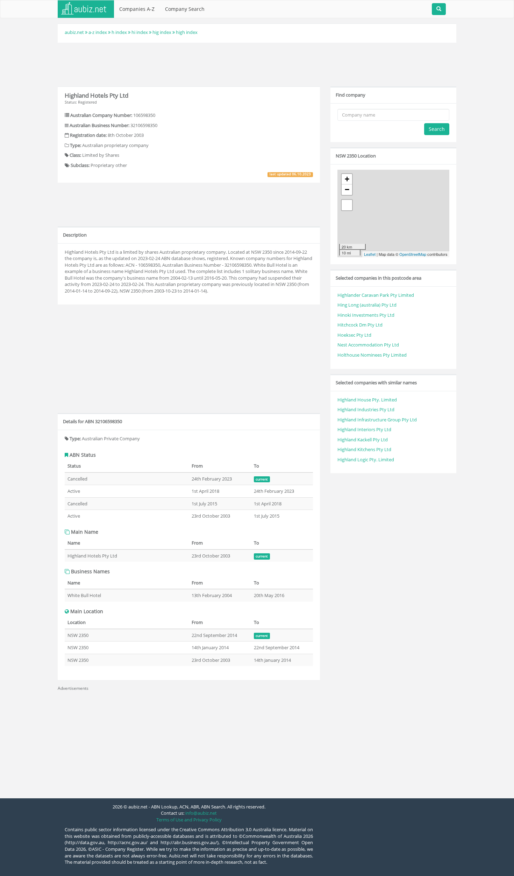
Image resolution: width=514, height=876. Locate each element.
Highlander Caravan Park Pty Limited (375, 295)
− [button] (347, 189)
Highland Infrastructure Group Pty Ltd (377, 419)
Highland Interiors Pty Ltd (364, 429)
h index (119, 32)
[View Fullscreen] (347, 205)
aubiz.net (74, 32)
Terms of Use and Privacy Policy (189, 820)
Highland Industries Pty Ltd (365, 409)
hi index (139, 32)
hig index (161, 32)
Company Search (185, 9)
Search (437, 129)
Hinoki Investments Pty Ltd (365, 315)
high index (187, 32)
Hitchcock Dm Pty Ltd (360, 325)
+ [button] (347, 179)
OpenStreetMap (412, 254)
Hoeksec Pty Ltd (354, 335)
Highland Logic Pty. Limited (365, 459)
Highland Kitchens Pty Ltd (364, 449)
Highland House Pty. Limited (367, 400)
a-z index (97, 32)
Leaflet (370, 254)
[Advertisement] (257, 63)
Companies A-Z (137, 9)
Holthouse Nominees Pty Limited (372, 355)
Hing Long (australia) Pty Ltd (367, 305)
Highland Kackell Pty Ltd (362, 439)
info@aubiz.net (201, 813)
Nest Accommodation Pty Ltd (368, 345)
